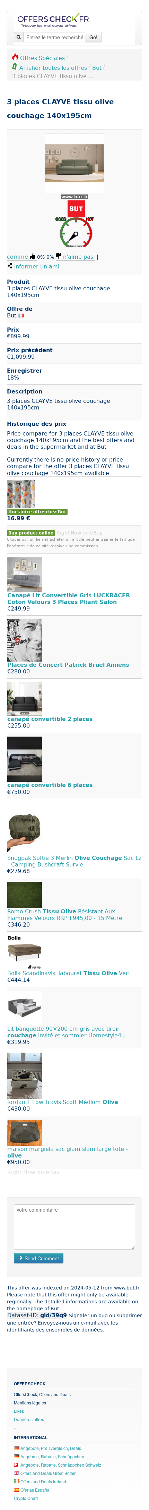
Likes (19, 1411)
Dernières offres (29, 1419)
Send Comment (41, 1258)
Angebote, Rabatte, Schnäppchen (51, 1456)
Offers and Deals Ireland (42, 1481)
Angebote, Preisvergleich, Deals (50, 1448)
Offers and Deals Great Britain (48, 1473)
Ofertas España (34, 1490)
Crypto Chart (26, 1498)
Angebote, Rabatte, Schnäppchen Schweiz (60, 1465)
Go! (93, 37)
